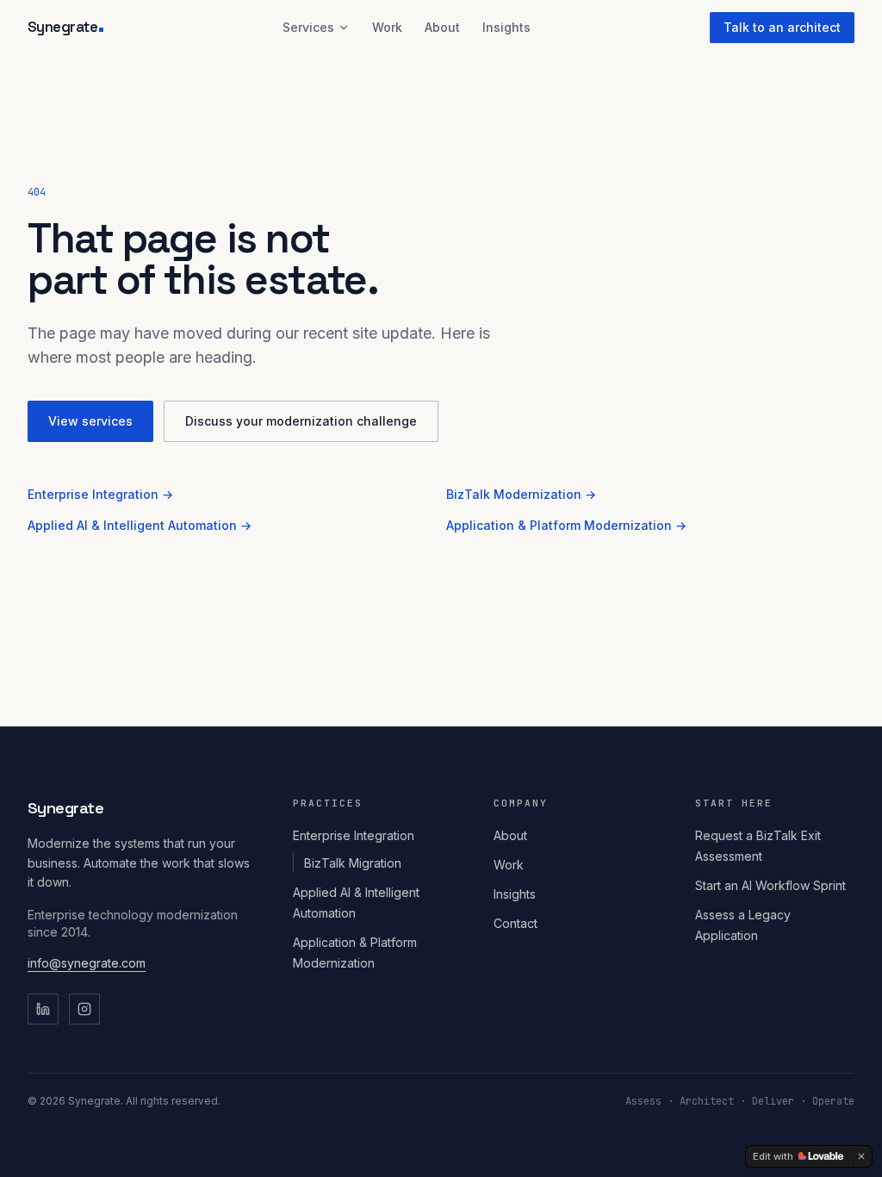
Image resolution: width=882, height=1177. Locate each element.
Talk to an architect (782, 27)
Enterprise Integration (353, 835)
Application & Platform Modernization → (566, 525)
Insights (506, 27)
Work (387, 27)
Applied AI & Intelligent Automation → (140, 525)
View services (90, 421)
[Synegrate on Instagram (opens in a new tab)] (84, 1008)
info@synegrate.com (87, 963)
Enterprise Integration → (100, 494)
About (442, 27)
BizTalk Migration (352, 863)
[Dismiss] (861, 1156)
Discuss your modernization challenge (301, 421)
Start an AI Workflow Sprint (770, 885)
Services (308, 27)
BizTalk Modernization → (521, 494)
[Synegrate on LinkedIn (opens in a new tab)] (43, 1008)
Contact (515, 923)
